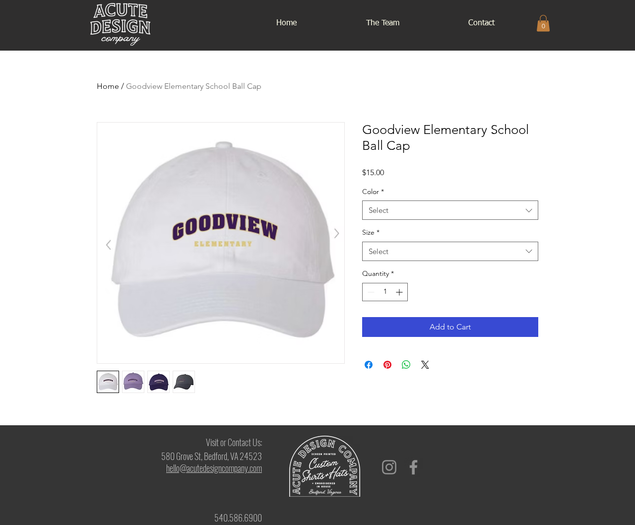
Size (371, 232)
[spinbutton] (385, 292)
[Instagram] (389, 467)
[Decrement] (370, 292)
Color (373, 191)
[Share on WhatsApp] (406, 365)
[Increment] (400, 292)
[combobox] (450, 210)
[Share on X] (425, 365)
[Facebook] (413, 467)
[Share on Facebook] (369, 365)
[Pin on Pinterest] (387, 365)
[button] (543, 23)
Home (108, 86)
